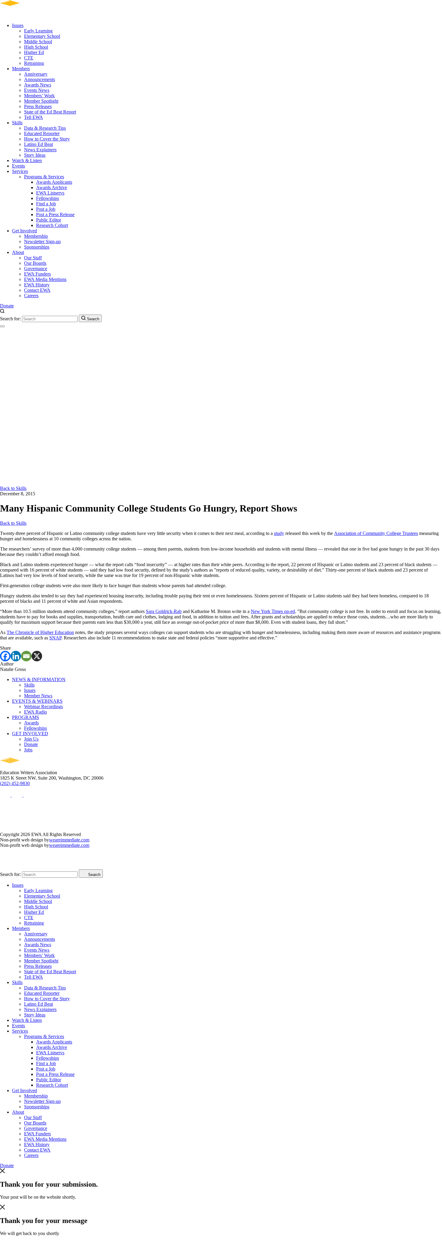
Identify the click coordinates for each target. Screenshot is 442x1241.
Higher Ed (34, 52)
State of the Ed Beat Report (50, 111)
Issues (17, 25)
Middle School (38, 41)
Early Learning (38, 30)
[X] (37, 656)
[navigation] (2, 326)
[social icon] (6, 795)
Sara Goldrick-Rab (164, 611)
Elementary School (42, 36)
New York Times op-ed (273, 611)
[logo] (27, 15)
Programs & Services (44, 176)
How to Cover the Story (47, 138)
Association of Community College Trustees (376, 533)
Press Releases (38, 106)
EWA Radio (35, 711)
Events (18, 165)
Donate (7, 305)
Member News (38, 695)
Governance (35, 268)
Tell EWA (33, 117)
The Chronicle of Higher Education (40, 632)
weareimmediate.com (69, 839)
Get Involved (24, 230)
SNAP (55, 637)
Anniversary (36, 74)
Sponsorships (36, 246)
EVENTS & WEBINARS (37, 701)
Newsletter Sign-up (42, 241)
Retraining (34, 63)
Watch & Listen (27, 160)
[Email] (26, 656)
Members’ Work (39, 95)
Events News (36, 90)
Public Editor (48, 219)
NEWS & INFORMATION (39, 679)
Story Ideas (34, 155)
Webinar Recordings (43, 706)
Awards (31, 722)
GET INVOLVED (30, 733)
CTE (28, 57)
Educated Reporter (42, 133)
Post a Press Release (55, 214)
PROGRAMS (25, 717)
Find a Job (46, 203)
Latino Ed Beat (38, 144)
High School (36, 47)
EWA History (37, 284)
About (18, 252)
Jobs (28, 749)
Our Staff (33, 257)
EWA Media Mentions (45, 279)
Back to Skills (13, 488)
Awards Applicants (54, 182)
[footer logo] (27, 767)
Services (20, 171)
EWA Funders (37, 273)
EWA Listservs (50, 192)
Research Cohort (52, 225)
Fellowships (47, 198)
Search (92, 319)
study (279, 533)
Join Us (31, 738)
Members (21, 68)
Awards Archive (51, 187)
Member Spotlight (41, 101)
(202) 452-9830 (15, 783)
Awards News (37, 84)
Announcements (39, 79)
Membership (36, 236)
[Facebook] (5, 656)
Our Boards (35, 263)
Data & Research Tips (45, 128)
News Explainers (40, 149)
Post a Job (45, 209)
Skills (17, 122)
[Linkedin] (16, 656)
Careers (31, 295)
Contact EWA (37, 290)
